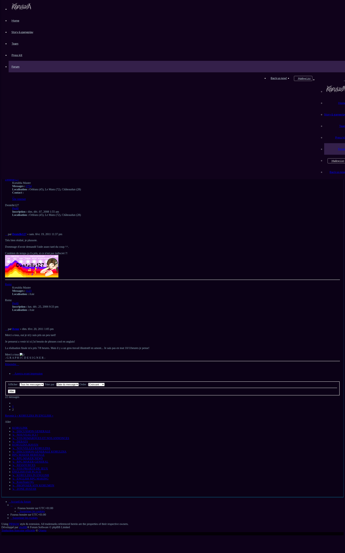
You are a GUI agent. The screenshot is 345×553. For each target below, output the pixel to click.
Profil (15, 208)
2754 (29, 186)
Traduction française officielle (18, 530)
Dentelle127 (12, 179)
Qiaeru (42, 530)
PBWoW (14, 523)
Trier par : (50, 384)
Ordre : (83, 384)
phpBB (23, 527)
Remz (8, 284)
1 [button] (13, 406)
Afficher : (14, 384)
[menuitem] (21, 9)
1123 (28, 290)
